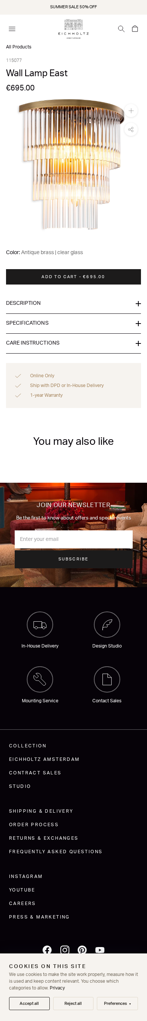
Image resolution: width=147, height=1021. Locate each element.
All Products (18, 47)
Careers (22, 903)
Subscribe (73, 559)
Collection (27, 746)
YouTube (22, 890)
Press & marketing (39, 917)
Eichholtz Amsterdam (44, 759)
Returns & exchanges (44, 838)
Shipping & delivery (41, 811)
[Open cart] (134, 28)
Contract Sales (35, 773)
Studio (20, 786)
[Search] (121, 28)
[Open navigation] (12, 28)
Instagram (26, 876)
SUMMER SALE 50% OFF (73, 7)
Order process (34, 824)
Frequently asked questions (56, 851)
